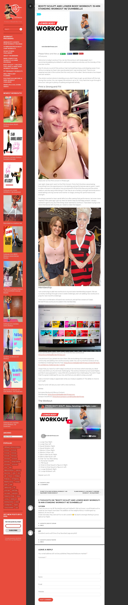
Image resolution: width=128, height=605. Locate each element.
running (6, 499)
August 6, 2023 (44, 482)
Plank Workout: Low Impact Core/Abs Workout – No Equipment (86, 492)
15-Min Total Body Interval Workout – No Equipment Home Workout (53, 492)
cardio (13, 473)
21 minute (14, 458)
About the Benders (10, 56)
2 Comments (44, 484)
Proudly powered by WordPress (13, 538)
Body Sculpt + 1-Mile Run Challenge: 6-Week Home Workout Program (12, 66)
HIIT (14, 487)
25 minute (6, 461)
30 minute (7, 464)
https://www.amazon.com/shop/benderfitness (68, 396)
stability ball (14, 499)
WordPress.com (17, 539)
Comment (42, 557)
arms (5, 467)
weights (16, 504)
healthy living (7, 487)
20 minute (7, 458)
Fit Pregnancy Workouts (13, 71)
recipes (18, 496)
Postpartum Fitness (9, 496)
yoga (16, 507)
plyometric (15, 493)
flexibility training (8, 481)
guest (11, 484)
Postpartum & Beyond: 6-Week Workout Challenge (12, 80)
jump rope (7, 490)
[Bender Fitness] (13, 13)
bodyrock (18, 470)
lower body (14, 490)
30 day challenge (16, 461)
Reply (42, 525)
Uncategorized (8, 504)
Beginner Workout (9, 470)
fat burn (10, 476)
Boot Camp (7, 473)
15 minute (13, 453)
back (10, 467)
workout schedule (8, 507)
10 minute (13, 450)
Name (40, 577)
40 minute (14, 464)
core (19, 473)
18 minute (14, 455)
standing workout (8, 501)
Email (40, 584)
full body (17, 481)
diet (5, 476)
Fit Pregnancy (15, 478)
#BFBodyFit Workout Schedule (12, 447)
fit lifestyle (17, 476)
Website (41, 591)
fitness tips (7, 478)
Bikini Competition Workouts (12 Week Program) (10, 60)
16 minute (6, 455)
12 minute (6, 453)
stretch (17, 501)
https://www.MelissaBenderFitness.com (51, 355)
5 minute (6, 450)
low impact (7, 493)
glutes (5, 484)
